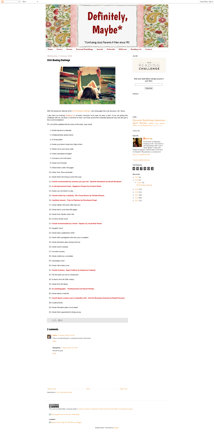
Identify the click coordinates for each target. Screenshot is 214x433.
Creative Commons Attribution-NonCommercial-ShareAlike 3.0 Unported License (105, 409)
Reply (54, 341)
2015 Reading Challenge (81, 111)
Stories (69, 49)
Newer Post (52, 389)
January (139, 182)
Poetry (60, 49)
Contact (148, 49)
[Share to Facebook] (59, 320)
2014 (137, 192)
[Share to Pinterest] (61, 320)
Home (50, 49)
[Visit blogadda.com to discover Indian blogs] (64, 414)
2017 (137, 177)
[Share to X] (57, 320)
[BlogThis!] (55, 320)
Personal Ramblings (84, 49)
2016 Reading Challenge (144, 185)
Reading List (136, 49)
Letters (135, 125)
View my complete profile (141, 154)
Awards (100, 49)
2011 (137, 201)
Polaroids (111, 49)
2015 (137, 189)
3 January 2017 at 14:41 (69, 348)
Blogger (116, 428)
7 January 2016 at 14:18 (66, 335)
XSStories (123, 49)
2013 (137, 195)
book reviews (160, 123)
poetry (151, 123)
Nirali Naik (149, 139)
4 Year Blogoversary (144, 125)
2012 (137, 198)
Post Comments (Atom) (64, 392)
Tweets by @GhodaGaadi (141, 160)
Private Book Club (157, 125)
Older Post (123, 389)
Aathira (54, 335)
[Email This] (53, 320)
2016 (137, 180)
